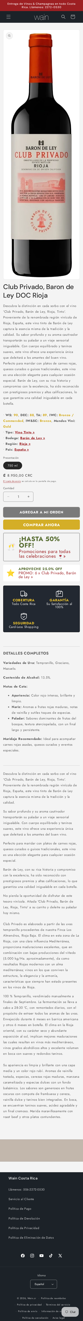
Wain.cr (31, 1298)
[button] (8, 16)
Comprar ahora (41, 525)
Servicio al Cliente (21, 1199)
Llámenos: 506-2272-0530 (27, 1189)
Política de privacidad (29, 1304)
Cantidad (8, 488)
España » (21, 449)
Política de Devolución (24, 1218)
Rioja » (24, 443)
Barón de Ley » (32, 438)
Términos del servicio (58, 1304)
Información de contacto (55, 1311)
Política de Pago (20, 1208)
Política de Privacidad (24, 1228)
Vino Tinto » (25, 432)
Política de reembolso (53, 1298)
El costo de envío (12, 481)
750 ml (13, 465)
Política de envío (27, 1311)
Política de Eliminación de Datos (31, 1237)
